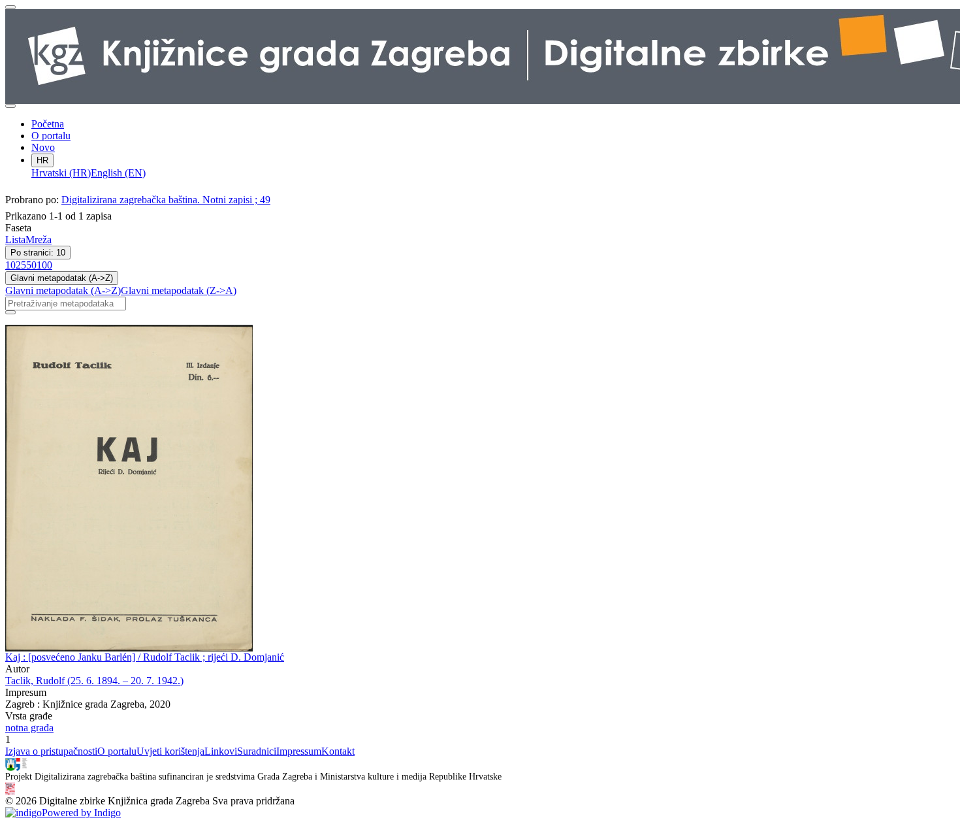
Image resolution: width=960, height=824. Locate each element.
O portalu (51, 135)
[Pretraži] (10, 312)
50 (31, 265)
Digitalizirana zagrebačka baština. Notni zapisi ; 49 (165, 199)
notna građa (29, 727)
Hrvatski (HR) (61, 172)
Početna (47, 123)
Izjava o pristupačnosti (51, 751)
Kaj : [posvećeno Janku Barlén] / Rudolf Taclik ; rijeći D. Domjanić (144, 657)
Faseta (18, 227)
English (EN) (118, 172)
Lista (15, 239)
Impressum (298, 751)
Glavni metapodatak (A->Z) (61, 278)
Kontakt (338, 751)
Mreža (38, 239)
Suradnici (256, 751)
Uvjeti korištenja (170, 751)
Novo (43, 147)
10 (10, 265)
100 (44, 265)
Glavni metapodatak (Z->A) (178, 290)
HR (42, 160)
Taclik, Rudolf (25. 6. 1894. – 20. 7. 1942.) (94, 680)
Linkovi (220, 751)
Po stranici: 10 (37, 252)
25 (21, 265)
